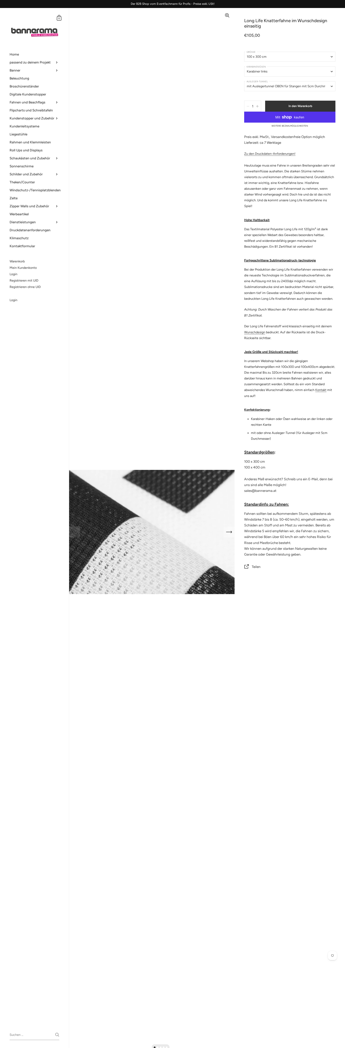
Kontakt (320, 390)
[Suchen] (57, 1035)
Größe (251, 52)
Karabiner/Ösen (256, 67)
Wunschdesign (254, 332)
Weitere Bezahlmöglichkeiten (290, 126)
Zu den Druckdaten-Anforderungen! (269, 154)
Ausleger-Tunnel (257, 81)
